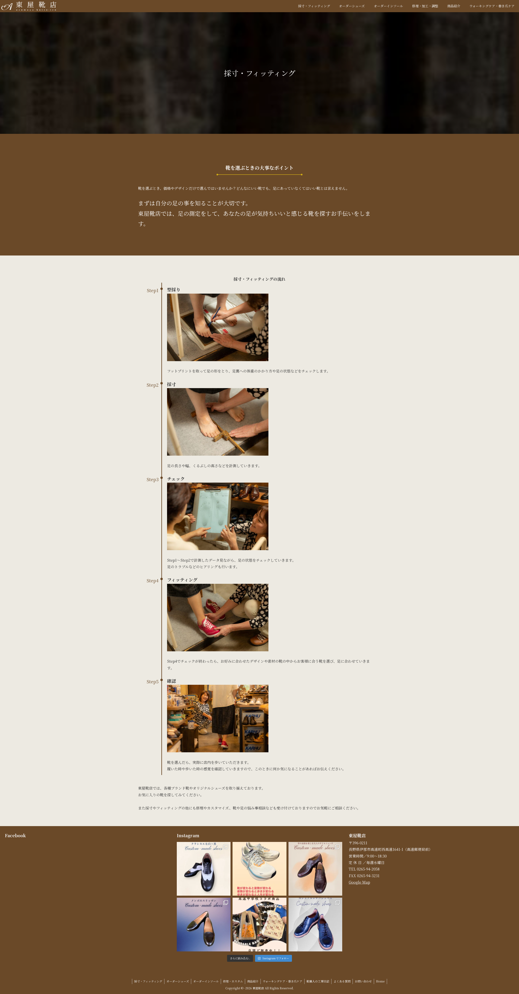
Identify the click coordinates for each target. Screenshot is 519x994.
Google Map (359, 882)
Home (380, 981)
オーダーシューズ (177, 981)
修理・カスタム (233, 981)
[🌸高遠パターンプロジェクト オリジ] (259, 924)
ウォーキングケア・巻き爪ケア (282, 981)
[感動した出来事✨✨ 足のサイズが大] (259, 869)
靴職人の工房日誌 (318, 981)
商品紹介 (252, 981)
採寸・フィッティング (148, 981)
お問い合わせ (363, 981)
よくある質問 (342, 981)
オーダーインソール (206, 981)
